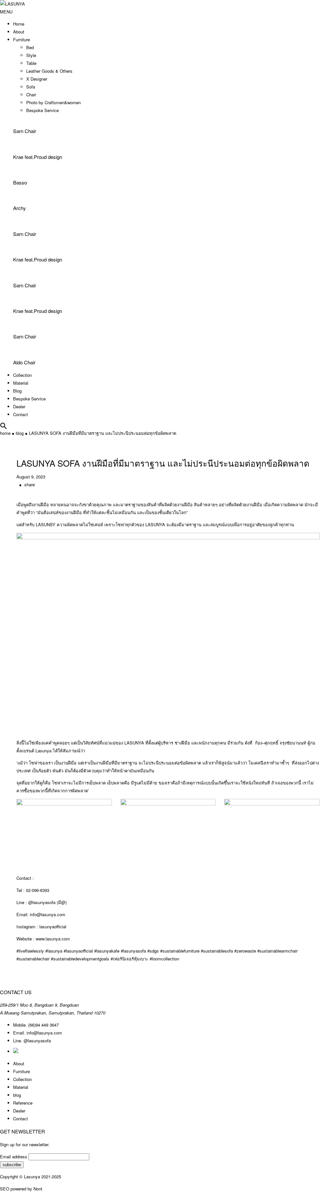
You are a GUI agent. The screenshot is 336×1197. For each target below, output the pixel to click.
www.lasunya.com (53, 939)
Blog (17, 391)
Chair (31, 94)
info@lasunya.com (44, 1033)
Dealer (19, 406)
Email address (13, 1156)
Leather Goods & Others (49, 71)
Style (31, 55)
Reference (22, 1103)
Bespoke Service (42, 110)
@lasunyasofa (37, 1040)
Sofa (30, 87)
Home (18, 24)
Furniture (21, 39)
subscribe (12, 1164)
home (5, 433)
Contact (20, 414)
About (18, 32)
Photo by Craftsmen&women (53, 102)
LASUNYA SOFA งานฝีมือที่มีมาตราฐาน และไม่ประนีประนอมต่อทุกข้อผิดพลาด (102, 433)
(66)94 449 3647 (43, 1025)
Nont (37, 1189)
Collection (22, 375)
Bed (30, 47)
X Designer (36, 79)
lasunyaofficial (52, 926)
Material (20, 383)
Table (31, 63)
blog (20, 433)
